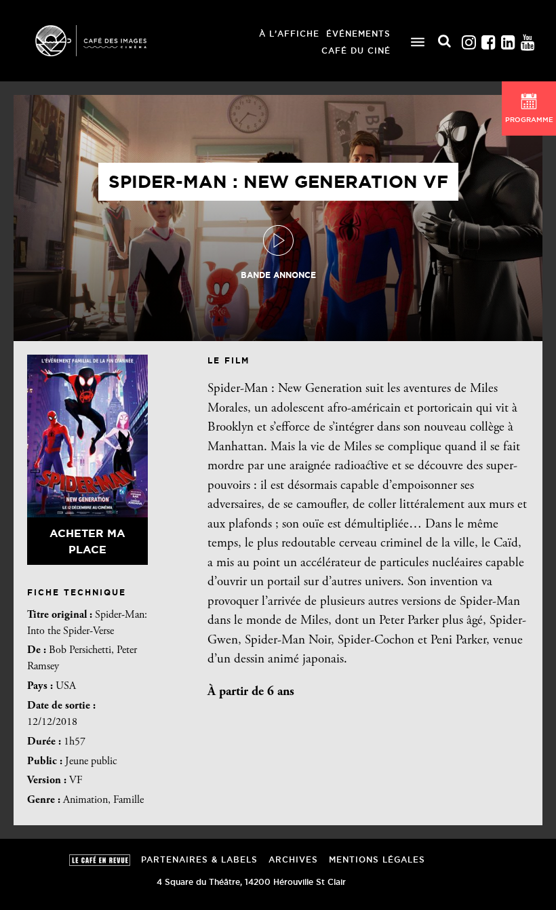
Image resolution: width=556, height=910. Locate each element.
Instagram (468, 39)
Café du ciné (356, 50)
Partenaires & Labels (199, 859)
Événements (358, 33)
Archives (293, 859)
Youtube (527, 39)
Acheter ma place (87, 541)
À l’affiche (289, 33)
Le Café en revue (99, 860)
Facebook (488, 39)
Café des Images (108, 40)
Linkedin (508, 39)
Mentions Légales (377, 859)
